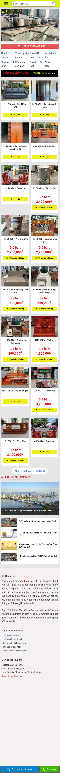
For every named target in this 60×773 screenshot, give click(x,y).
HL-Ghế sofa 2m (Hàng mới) (15, 105)
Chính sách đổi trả (10, 635)
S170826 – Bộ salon (15, 188)
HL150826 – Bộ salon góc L (15, 392)
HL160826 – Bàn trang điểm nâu (15, 341)
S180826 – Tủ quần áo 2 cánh (44, 105)
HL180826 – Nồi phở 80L (44, 188)
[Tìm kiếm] (53, 3)
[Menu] (6, 3)
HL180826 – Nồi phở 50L (15, 239)
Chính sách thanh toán (12, 639)
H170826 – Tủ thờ (44, 340)
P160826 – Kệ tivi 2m (44, 146)
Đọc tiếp (17, 115)
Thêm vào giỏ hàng (45, 207)
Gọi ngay (51, 769)
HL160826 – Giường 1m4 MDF (15, 291)
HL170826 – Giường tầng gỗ (44, 240)
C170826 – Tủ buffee (15, 441)
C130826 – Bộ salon (44, 441)
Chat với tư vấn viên (22, 769)
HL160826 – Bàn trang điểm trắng (44, 291)
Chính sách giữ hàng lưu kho (15, 643)
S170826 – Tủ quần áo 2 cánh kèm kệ (15, 148)
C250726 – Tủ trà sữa (44, 390)
